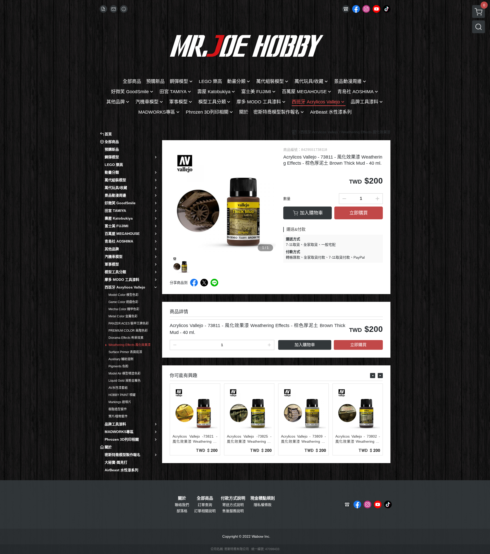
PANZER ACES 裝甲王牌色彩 (128, 323)
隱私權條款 (263, 505)
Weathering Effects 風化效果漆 (129, 345)
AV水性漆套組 (118, 388)
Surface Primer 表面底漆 (125, 352)
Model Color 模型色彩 (123, 295)
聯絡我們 (182, 505)
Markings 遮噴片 (119, 402)
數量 (286, 199)
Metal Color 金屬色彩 (123, 316)
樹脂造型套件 (117, 409)
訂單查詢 (205, 505)
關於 (182, 498)
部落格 (182, 511)
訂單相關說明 (205, 511)
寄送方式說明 (233, 505)
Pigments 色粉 (118, 366)
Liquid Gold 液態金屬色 (124, 380)
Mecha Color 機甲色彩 (123, 309)
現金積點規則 (262, 498)
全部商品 (205, 498)
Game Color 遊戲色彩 (123, 302)
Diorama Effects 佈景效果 (125, 338)
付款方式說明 (233, 498)
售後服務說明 (233, 511)
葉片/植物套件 (118, 416)
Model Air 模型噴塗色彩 (124, 373)
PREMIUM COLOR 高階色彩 (128, 330)
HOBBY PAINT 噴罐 (122, 395)
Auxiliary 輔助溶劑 (120, 359)
